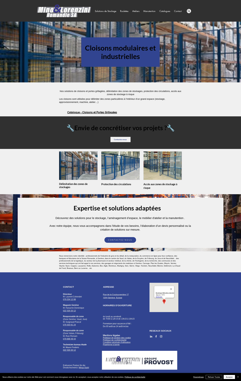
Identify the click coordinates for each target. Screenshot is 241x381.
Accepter (229, 377)
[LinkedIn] (151, 336)
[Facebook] (156, 336)
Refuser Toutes (214, 377)
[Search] (189, 11)
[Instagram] (161, 336)
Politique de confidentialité (135, 377)
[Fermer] (237, 377)
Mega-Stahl (84, 368)
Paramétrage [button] (198, 377)
